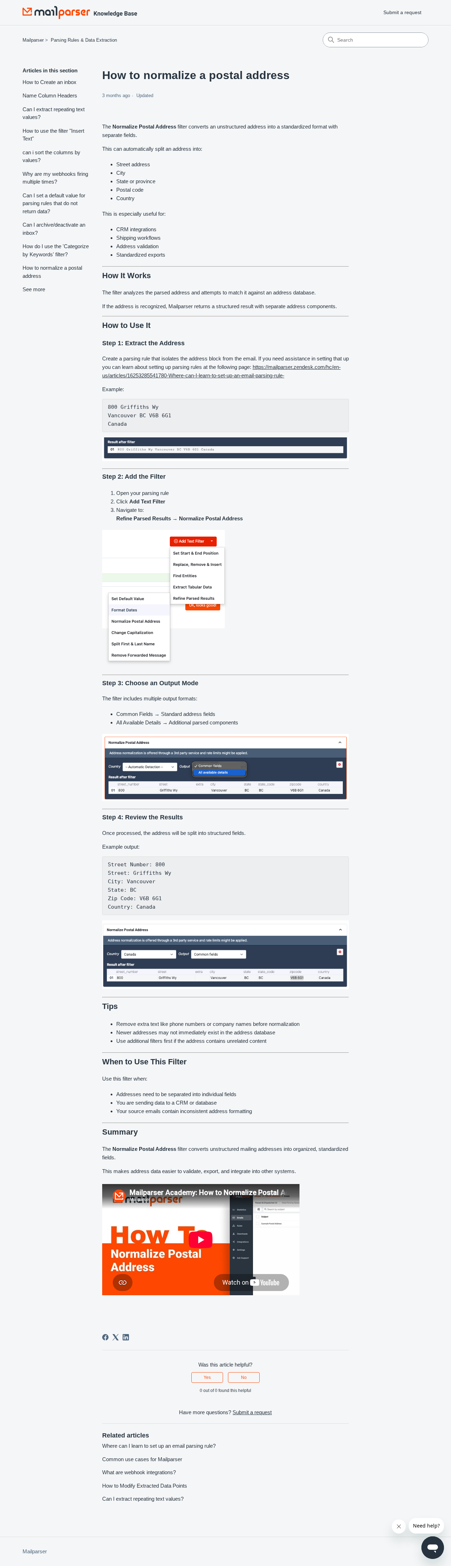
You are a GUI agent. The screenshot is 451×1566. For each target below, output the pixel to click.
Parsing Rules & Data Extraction (84, 40)
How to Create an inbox (49, 82)
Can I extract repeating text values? (54, 113)
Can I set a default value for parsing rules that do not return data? (54, 203)
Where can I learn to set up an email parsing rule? (159, 1446)
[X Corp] (115, 1337)
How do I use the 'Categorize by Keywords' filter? (56, 250)
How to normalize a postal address (52, 272)
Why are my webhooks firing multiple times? (55, 178)
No (244, 1377)
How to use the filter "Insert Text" (53, 135)
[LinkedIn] (126, 1337)
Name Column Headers (50, 95)
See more (34, 289)
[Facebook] (105, 1337)
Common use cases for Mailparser (142, 1459)
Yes (207, 1377)
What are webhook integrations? (139, 1472)
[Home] (80, 12)
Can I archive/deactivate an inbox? (54, 229)
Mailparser (33, 40)
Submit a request (402, 12)
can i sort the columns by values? (51, 156)
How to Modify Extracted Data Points (144, 1486)
